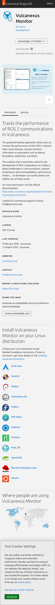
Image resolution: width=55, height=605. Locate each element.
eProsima (20, 26)
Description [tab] (10, 112)
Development (22, 30)
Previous (41, 99)
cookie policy (24, 582)
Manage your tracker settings (19, 589)
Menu (50, 3)
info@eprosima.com (12, 274)
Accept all (12, 597)
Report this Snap (10, 288)
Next (49, 99)
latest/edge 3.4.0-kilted (30, 41)
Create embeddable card (17, 313)
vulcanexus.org (9, 261)
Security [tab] (24, 112)
